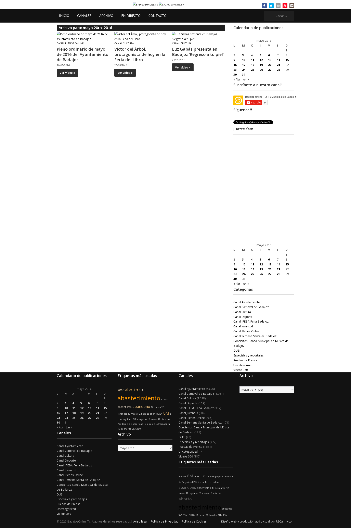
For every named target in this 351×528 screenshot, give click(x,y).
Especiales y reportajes (248, 355)
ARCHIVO (106, 15)
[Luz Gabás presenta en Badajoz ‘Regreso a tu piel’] (198, 36)
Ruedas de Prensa (245, 360)
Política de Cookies (194, 521)
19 (261, 65)
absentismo (125, 407)
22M (138, 428)
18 (252, 65)
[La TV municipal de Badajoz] (146, 4)
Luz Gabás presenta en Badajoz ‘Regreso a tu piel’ (198, 51)
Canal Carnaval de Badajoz (251, 307)
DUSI (236, 350)
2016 (121, 390)
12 (261, 60)
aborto (131, 389)
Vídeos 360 (240, 370)
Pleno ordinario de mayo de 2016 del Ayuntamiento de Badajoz (82, 54)
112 (141, 390)
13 (269, 60)
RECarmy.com (285, 521)
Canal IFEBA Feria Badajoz (251, 321)
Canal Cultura (124, 43)
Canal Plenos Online (70, 43)
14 (278, 60)
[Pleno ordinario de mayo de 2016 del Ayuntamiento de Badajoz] (83, 36)
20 (269, 65)
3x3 (134, 428)
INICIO (64, 15)
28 (278, 70)
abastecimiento (139, 398)
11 (252, 60)
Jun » (246, 79)
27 (269, 70)
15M (133, 419)
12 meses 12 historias (158, 419)
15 (287, 60)
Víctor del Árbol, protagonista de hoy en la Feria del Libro (139, 54)
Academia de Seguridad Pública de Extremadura (144, 424)
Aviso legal (140, 521)
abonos (154, 413)
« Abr (236, 79)
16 (235, 65)
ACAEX (164, 399)
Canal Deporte (242, 317)
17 (243, 65)
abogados (142, 419)
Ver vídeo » (67, 73)
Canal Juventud (243, 326)
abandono (141, 406)
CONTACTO (157, 15)
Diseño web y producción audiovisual (245, 521)
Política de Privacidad (164, 521)
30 (235, 74)
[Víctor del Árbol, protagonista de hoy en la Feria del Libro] (140, 36)
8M (166, 413)
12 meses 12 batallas (138, 413)
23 (235, 70)
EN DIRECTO (131, 15)
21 (278, 65)
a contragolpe (213, 476)
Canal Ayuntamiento (246, 302)
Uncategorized (242, 365)
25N (160, 413)
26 (261, 70)
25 (252, 70)
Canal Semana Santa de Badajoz (254, 336)
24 (243, 70)
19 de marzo (124, 428)
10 (243, 60)
